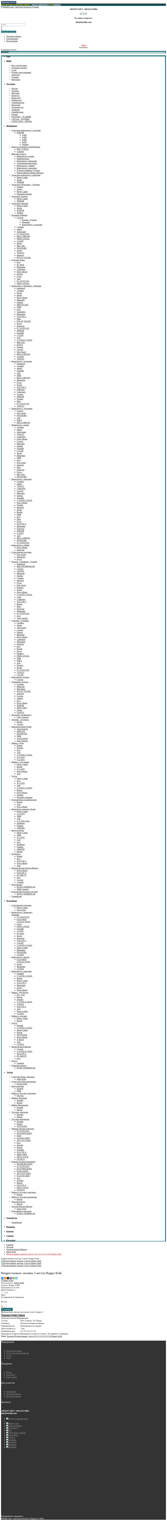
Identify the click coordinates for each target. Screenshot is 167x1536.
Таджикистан (17, 107)
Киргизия (15, 105)
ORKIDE (21, 828)
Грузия (14, 114)
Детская (9, 1247)
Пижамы (26, 222)
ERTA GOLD (22, 1157)
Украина (15, 91)
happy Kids (21, 1209)
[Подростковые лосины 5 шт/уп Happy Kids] (21, 1261)
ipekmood (21, 288)
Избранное (11, 1392)
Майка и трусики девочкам (23, 1093)
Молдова (15, 93)
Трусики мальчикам (20, 1119)
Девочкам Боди (18, 1202)
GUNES (20, 955)
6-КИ (24, 142)
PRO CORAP (23, 149)
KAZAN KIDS (23, 1138)
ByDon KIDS (22, 1171)
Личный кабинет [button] (8, 32)
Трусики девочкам (19, 1112)
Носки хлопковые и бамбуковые (25, 147)
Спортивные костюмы (21, 552)
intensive (20, 255)
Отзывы (15, 77)
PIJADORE (22, 248)
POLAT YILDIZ (24, 258)
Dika (19, 319)
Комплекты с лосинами (21, 408)
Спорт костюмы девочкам (23, 1077)
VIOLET (20, 253)
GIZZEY (20, 571)
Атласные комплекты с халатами (26, 130)
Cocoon (20, 217)
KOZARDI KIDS (24, 1133)
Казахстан (15, 98)
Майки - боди (17, 743)
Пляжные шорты (18, 1065)
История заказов (13, 1396)
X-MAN (20, 1004)
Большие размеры (24, 797)
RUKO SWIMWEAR (26, 887)
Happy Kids (19, 1283)
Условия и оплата (19, 68)
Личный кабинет (13, 36)
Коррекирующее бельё (21, 727)
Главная (9, 1245)
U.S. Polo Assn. (23, 821)
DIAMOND (22, 734)
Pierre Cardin (22, 177)
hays (18, 262)
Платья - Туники (29, 220)
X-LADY (21, 757)
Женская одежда (18, 154)
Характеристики (13, 1315)
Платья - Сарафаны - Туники (24, 562)
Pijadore (20, 588)
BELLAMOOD (23, 236)
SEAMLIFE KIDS (24, 1164)
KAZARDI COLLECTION (23, 920)
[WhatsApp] (14, 1278)
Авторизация (12, 39)
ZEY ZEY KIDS (24, 1140)
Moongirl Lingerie (24, 194)
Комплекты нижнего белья (23, 809)
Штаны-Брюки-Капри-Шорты (24, 868)
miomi (19, 229)
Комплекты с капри (25, 156)
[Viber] (11, 1278)
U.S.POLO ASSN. (24, 340)
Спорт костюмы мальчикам (23, 1081)
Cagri (19, 597)
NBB (19, 307)
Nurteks (25, 144)
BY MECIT (22, 875)
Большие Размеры (19, 215)
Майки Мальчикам (19, 1105)
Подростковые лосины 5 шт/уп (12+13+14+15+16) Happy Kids (33, 1254)
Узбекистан (16, 100)
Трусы (14, 776)
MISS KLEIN (22, 305)
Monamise (21, 267)
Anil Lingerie (22, 618)
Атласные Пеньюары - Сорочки (25, 184)
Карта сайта (11, 1377)
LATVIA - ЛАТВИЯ (20, 119)
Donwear (20, 326)
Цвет (3, 1295)
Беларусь (15, 95)
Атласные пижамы (19, 203)
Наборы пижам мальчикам (23, 1162)
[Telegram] (16, 1278)
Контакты (15, 79)
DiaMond (21, 823)
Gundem (20, 151)
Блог (8, 1358)
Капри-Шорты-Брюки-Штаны (30, 173)
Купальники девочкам (21, 1211)
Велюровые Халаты (20, 677)
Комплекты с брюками (27, 161)
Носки (14, 1061)
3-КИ (24, 137)
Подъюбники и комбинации (24, 800)
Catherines (21, 269)
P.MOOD (21, 390)
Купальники (16, 884)
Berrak (19, 512)
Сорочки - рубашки (20, 621)
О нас (14, 70)
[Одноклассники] (5, 1278)
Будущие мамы (18, 260)
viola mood (21, 232)
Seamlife (20, 333)
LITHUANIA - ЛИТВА (21, 121)
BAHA (20, 274)
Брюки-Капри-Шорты (21, 1047)
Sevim (19, 180)
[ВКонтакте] (2, 1278)
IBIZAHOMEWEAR (26, 566)
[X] (8, 1278)
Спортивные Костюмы (27, 163)
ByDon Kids (22, 1084)
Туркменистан (17, 102)
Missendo (21, 300)
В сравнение (18, 1297)
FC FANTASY (23, 234)
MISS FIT (21, 731)
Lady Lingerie (22, 717)
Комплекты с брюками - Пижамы (26, 286)
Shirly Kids (21, 1079)
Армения (15, 110)
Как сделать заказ (19, 65)
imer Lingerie (22, 741)
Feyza (19, 276)
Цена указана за (8, 1290)
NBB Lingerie (23, 889)
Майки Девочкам (19, 1098)
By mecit (20, 265)
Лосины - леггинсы (20, 720)
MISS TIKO (22, 708)
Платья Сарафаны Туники (28, 170)
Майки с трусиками (20, 762)
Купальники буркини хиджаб (24, 892)
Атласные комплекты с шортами (25, 175)
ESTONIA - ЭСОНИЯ (21, 117)
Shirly (19, 1136)
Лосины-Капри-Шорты (21, 1206)
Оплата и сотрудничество (17, 1353)
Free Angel (21, 352)
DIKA (19, 420)
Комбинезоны (23, 159)
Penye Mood (22, 272)
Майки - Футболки (19, 992)
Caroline (20, 227)
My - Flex (21, 995)
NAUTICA (21, 316)
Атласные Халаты (19, 196)
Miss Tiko (21, 246)
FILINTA (21, 1159)
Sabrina (20, 302)
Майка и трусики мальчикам (24, 1197)
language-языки (9, 2)
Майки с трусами (19, 1016)
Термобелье (16, 896)
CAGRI (20, 241)
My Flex (20, 1096)
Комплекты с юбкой (26, 166)
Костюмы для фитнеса (21, 715)
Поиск (9, 1372)
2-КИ (24, 135)
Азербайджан (17, 112)
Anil (18, 279)
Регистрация (11, 41)
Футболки (15, 854)
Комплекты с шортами (27, 168)
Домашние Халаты (19, 682)
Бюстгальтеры (17, 830)
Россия (14, 88)
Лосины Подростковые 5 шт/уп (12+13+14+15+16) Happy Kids (34, 1336)
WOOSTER (22, 1035)
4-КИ (24, 140)
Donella (20, 748)
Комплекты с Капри (20, 957)
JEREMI (20, 133)
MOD (19, 243)
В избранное (6, 1297)
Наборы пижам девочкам (22, 1129)
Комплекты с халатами (32, 225)
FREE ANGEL (23, 239)
